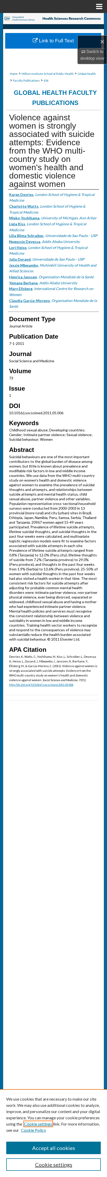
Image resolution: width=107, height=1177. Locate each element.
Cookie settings (38, 1123)
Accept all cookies (53, 1148)
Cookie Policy (33, 1130)
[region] (53, 1133)
